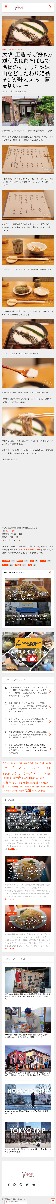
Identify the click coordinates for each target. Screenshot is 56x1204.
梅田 (37, 787)
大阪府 (7, 782)
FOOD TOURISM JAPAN (30, 550)
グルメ (16, 767)
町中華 (8, 791)
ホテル (6, 773)
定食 (20, 783)
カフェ (5, 768)
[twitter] (27, 1184)
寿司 (40, 783)
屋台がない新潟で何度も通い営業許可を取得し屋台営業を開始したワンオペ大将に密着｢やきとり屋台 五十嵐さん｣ (27, 996)
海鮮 (51, 787)
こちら (19, 540)
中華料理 (5, 778)
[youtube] (33, 1184)
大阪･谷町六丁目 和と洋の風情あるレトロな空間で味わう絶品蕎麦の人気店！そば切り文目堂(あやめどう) (28, 595)
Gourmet (12, 810)
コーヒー (26, 768)
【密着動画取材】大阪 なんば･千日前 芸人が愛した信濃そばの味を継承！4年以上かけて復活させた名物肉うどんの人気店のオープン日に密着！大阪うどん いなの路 (27, 820)
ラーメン (29, 773)
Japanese (13, 1202)
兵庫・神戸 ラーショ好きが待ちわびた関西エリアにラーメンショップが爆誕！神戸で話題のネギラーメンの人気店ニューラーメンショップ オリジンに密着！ (27, 871)
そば (42, 763)
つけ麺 (48, 763)
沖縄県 (42, 787)
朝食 (21, 787)
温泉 (3, 791)
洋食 (47, 787)
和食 (37, 778)
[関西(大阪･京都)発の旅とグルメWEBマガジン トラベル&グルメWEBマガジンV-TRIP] (18, 10)
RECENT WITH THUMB (15, 959)
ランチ (16, 773)
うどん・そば (16, 763)
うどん (5, 762)
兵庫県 (25, 778)
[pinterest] (21, 1184)
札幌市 (26, 787)
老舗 (28, 790)
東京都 (32, 787)
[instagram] (14, 1184)
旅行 (4, 786)
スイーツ (35, 768)
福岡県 (21, 791)
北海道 (32, 778)
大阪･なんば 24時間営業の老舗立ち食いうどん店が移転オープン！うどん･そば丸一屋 (28, 619)
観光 (43, 790)
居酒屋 (45, 783)
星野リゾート (13, 787)
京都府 (17, 777)
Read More (12, 849)
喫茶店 (42, 778)
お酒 (25, 763)
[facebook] (8, 1184)
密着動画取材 (30, 782)
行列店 (37, 791)
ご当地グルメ (33, 763)
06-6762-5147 (11, 531)
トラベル (46, 768)
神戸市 (14, 791)
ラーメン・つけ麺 (43, 774)
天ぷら (15, 783)
